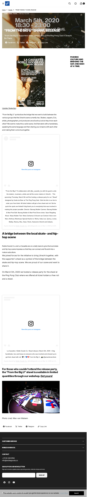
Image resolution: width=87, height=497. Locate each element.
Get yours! (47, 375)
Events (10, 10)
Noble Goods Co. (21, 225)
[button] (3, 3)
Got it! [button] (76, 493)
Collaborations (8, 13)
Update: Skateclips (9, 108)
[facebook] (4, 481)
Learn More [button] (64, 493)
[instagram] (9, 481)
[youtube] (13, 481)
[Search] (68, 3)
